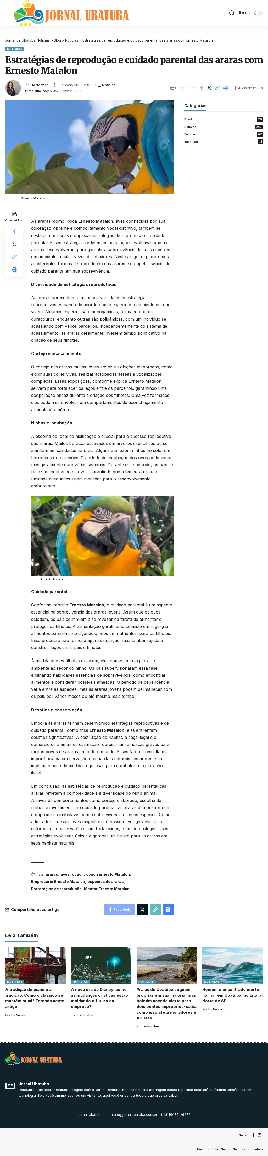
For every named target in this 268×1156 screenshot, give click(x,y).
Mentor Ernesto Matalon (107, 889)
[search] (232, 13)
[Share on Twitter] (209, 88)
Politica (223, 134)
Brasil (223, 119)
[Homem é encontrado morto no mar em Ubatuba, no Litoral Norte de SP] (232, 965)
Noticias (15, 48)
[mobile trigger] (9, 13)
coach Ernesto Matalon (108, 874)
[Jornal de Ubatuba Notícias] (71, 13)
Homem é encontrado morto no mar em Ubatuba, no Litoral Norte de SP (232, 995)
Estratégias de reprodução (56, 889)
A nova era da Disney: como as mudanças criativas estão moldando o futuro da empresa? (99, 998)
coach (78, 874)
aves (65, 874)
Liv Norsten (39, 85)
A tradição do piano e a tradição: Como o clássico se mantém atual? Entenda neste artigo (34, 998)
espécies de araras (105, 881)
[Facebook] (253, 1135)
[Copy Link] (217, 88)
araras (52, 874)
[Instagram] (259, 1135)
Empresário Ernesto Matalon (58, 881)
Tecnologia (223, 142)
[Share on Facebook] (201, 88)
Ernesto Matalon (95, 221)
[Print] (225, 88)
